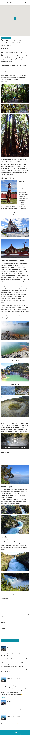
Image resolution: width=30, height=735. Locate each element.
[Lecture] (3, 447)
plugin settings (22, 734)
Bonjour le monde (7, 2)
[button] (15, 441)
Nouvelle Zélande (6, 37)
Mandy (9, 647)
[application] (15, 441)
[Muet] (24, 447)
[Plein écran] (27, 447)
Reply (3, 674)
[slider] (13, 447)
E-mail (3, 622)
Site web (3, 628)
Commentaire (4, 602)
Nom (2, 616)
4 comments (9, 45)
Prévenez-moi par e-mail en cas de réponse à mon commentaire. (13, 635)
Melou (9, 701)
